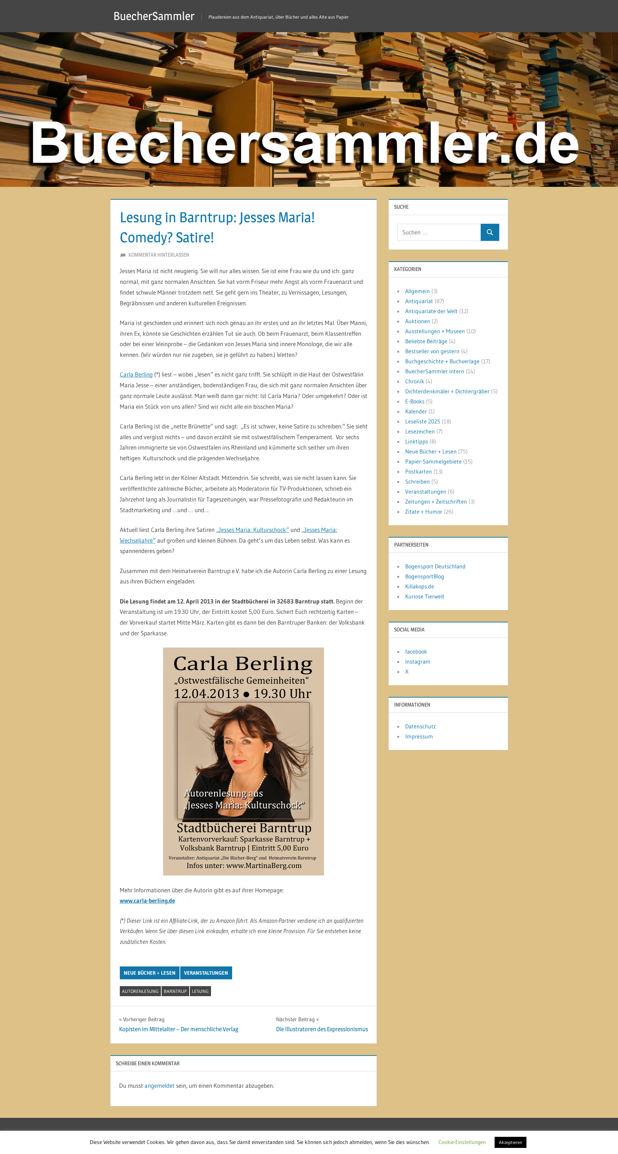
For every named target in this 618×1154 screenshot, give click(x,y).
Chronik (414, 381)
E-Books (415, 401)
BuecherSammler (154, 16)
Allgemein (417, 291)
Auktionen (417, 321)
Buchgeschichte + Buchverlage (442, 361)
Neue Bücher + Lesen (150, 973)
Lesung (200, 991)
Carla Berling (136, 374)
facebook (416, 651)
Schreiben (417, 481)
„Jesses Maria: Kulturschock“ (252, 529)
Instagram (418, 661)
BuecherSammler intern (434, 371)
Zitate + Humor (423, 511)
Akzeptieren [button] (510, 1142)
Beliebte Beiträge (426, 341)
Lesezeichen (420, 431)
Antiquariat (419, 301)
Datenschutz (420, 726)
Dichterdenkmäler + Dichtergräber (447, 391)
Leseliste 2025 (422, 421)
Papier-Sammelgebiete (433, 461)
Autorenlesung (140, 991)
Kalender (416, 411)
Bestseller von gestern (432, 351)
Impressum (419, 736)
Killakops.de (419, 586)
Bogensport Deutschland (435, 566)
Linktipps (416, 441)
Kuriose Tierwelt (425, 596)
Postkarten (418, 471)
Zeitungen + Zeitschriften (436, 501)
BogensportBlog (424, 576)
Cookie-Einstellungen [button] (462, 1142)
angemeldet (159, 1085)
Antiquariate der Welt (431, 311)
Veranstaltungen (206, 973)
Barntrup (175, 991)
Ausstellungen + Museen (435, 331)
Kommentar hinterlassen (158, 254)
